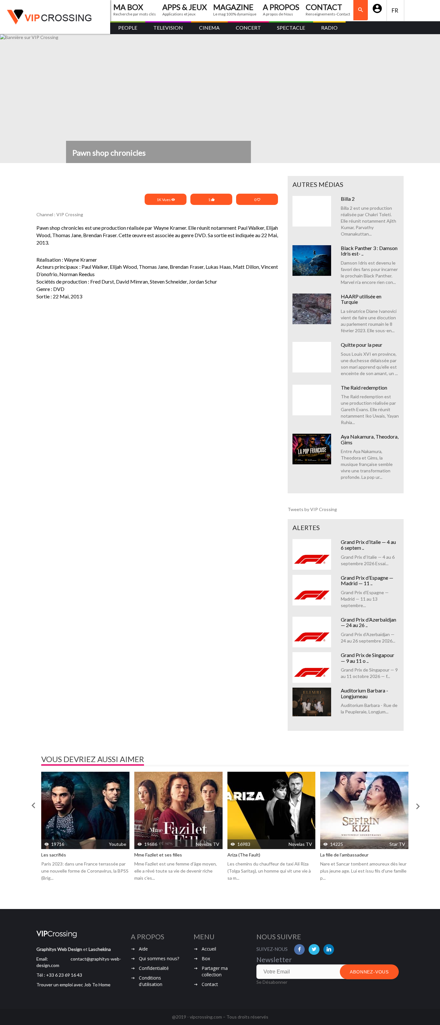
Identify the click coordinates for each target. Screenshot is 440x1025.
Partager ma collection (215, 971)
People (127, 27)
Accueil (209, 949)
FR (395, 10)
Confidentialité (154, 968)
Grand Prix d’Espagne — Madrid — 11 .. (367, 580)
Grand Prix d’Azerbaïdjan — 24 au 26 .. (368, 622)
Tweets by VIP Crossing (312, 509)
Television (168, 27)
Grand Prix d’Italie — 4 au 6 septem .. (368, 545)
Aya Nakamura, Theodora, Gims (369, 439)
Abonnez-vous (369, 971)
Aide (143, 949)
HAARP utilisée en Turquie (361, 299)
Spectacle (291, 27)
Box (206, 958)
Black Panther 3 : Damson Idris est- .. (369, 251)
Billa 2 (348, 199)
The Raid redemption (364, 387)
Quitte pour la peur (361, 345)
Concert (248, 27)
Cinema (209, 27)
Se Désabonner (271, 982)
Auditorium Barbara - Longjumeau (364, 693)
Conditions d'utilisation (150, 981)
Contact (210, 984)
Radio (329, 27)
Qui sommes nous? (159, 958)
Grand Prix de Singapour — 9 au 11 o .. (367, 658)
